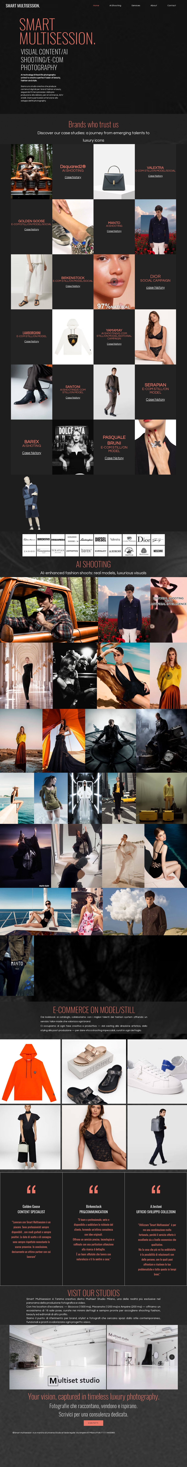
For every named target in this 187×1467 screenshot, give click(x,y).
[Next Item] (172, 1357)
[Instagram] (182, 733)
